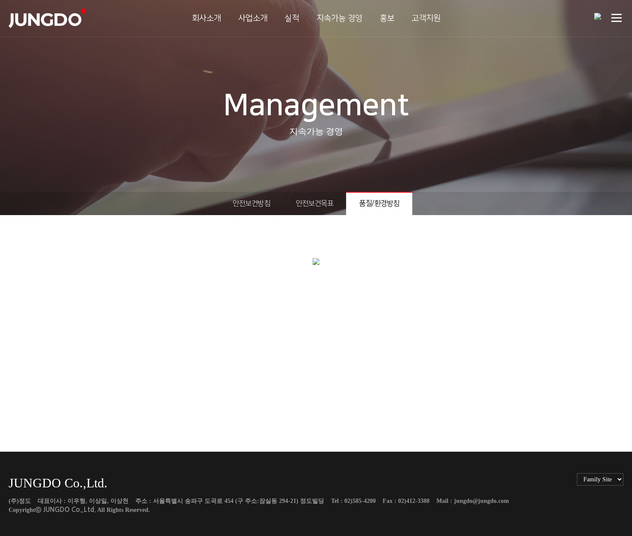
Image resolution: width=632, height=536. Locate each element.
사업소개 (252, 18)
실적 (292, 18)
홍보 (387, 18)
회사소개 (206, 18)
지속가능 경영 (339, 18)
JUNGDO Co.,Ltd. (69, 509)
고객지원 (426, 18)
